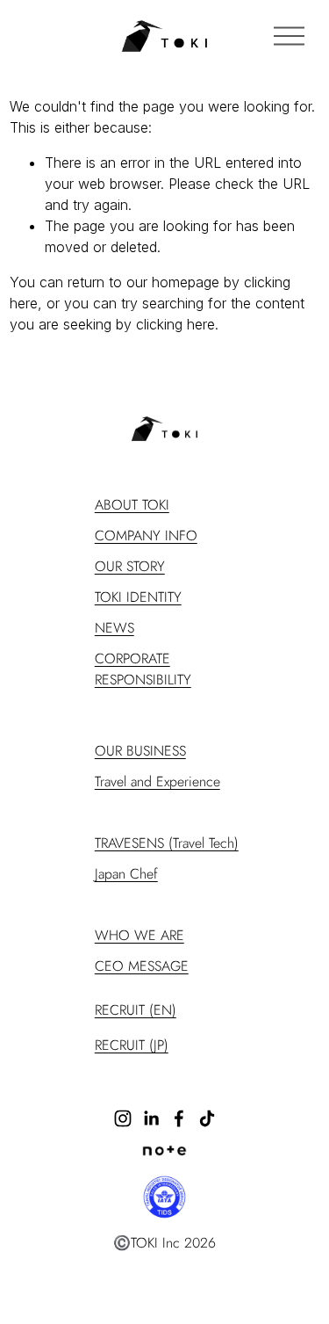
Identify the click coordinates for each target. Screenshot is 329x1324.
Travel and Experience (157, 781)
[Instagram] (123, 1118)
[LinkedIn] (151, 1118)
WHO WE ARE (139, 935)
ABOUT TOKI (132, 505)
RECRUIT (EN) (135, 1010)
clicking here (175, 324)
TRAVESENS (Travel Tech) (167, 843)
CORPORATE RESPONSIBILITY (143, 669)
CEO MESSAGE (142, 966)
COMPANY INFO (146, 535)
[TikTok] (207, 1118)
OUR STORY (130, 566)
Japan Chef (126, 874)
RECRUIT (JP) (131, 1045)
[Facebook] (179, 1118)
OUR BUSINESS (140, 751)
